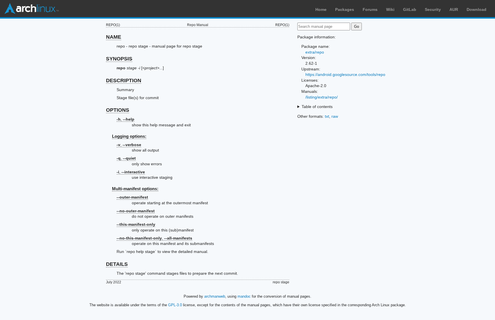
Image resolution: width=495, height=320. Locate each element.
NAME (113, 37)
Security (433, 9)
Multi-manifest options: (135, 188)
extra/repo (314, 52)
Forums (370, 9)
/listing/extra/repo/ (321, 97)
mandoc (244, 296)
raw (334, 116)
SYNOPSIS (119, 59)
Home (321, 9)
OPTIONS (117, 110)
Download (476, 9)
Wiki (390, 9)
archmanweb (214, 296)
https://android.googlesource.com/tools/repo (345, 74)
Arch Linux (31, 8)
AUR (453, 9)
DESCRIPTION (123, 80)
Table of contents (317, 106)
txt (327, 116)
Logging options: (129, 136)
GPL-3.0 (175, 305)
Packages (344, 9)
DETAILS (117, 264)
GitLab (409, 9)
